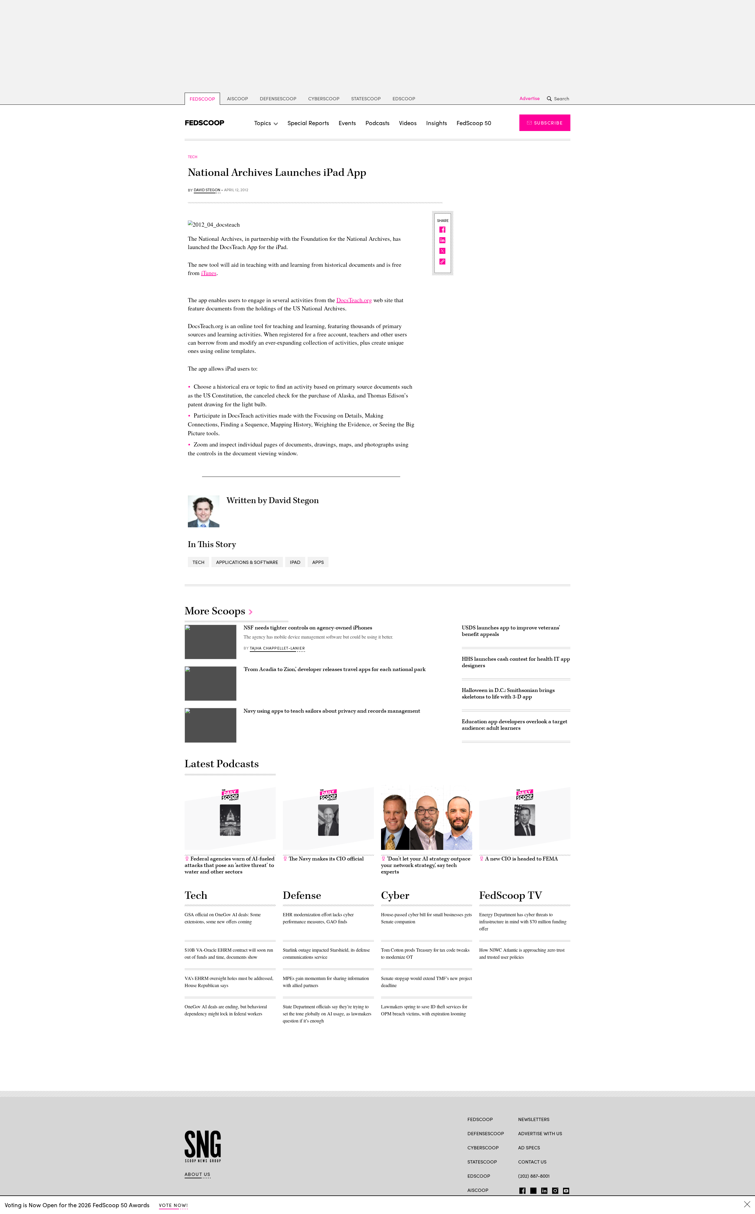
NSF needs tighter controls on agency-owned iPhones (308, 627)
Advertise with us (540, 1133)
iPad (295, 562)
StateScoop (366, 98)
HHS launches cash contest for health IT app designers (516, 662)
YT (564, 1189)
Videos (408, 123)
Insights (436, 123)
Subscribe (548, 123)
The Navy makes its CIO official (326, 859)
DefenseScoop (278, 98)
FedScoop (202, 99)
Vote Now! (173, 1205)
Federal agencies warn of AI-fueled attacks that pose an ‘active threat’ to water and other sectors (230, 865)
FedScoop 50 (474, 123)
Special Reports (308, 123)
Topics (262, 123)
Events (347, 123)
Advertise (530, 98)
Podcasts (377, 123)
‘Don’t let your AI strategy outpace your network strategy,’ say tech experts (425, 865)
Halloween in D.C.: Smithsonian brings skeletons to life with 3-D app (508, 694)
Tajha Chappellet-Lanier (277, 648)
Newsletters (533, 1119)
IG (553, 1189)
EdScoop (404, 98)
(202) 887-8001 (534, 1176)
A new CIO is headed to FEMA (521, 859)
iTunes (208, 273)
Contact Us (532, 1162)
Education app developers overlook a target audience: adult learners (514, 725)
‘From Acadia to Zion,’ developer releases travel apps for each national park (335, 669)
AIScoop (237, 98)
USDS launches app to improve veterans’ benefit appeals (511, 631)
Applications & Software (247, 562)
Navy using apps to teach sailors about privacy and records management (332, 711)
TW (532, 1189)
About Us (198, 1174)
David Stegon (207, 190)
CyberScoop (323, 98)
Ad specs (529, 1147)
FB (521, 1189)
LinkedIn (544, 1189)
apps (318, 562)
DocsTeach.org (354, 300)
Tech (198, 562)
